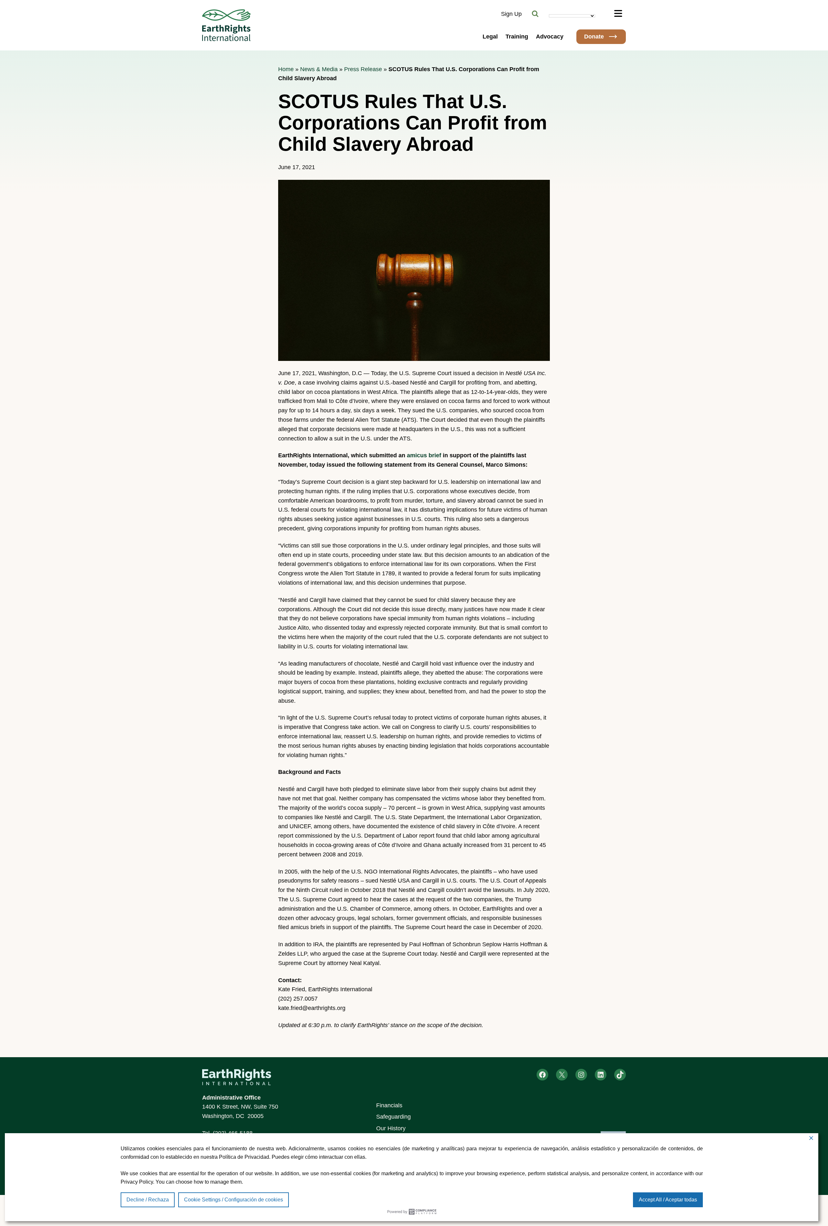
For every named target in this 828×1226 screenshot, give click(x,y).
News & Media (319, 69)
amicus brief (423, 455)
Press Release (363, 69)
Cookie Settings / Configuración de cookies (233, 1199)
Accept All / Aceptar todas (668, 1199)
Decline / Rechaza (147, 1199)
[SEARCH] (535, 14)
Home (286, 69)
